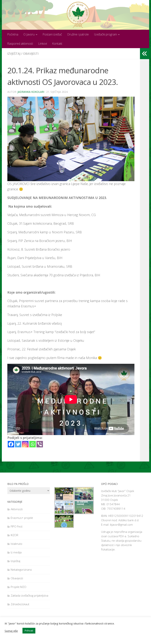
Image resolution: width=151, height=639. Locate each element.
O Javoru (29, 34)
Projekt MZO (18, 587)
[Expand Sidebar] (144, 53)
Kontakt (57, 44)
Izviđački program (105, 34)
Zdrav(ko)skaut (20, 604)
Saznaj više (11, 630)
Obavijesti (30, 54)
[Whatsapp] (32, 444)
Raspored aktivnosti (20, 44)
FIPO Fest (16, 526)
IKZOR (14, 535)
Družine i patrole (78, 34)
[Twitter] (18, 444)
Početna (12, 34)
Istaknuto (16, 543)
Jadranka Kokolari (30, 92)
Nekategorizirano (21, 569)
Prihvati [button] (29, 630)
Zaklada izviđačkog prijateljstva (29, 595)
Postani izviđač (52, 34)
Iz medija (16, 552)
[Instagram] (25, 444)
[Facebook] (11, 444)
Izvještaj (13, 54)
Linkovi (42, 44)
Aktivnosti (17, 509)
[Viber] (39, 444)
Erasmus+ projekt (22, 518)
